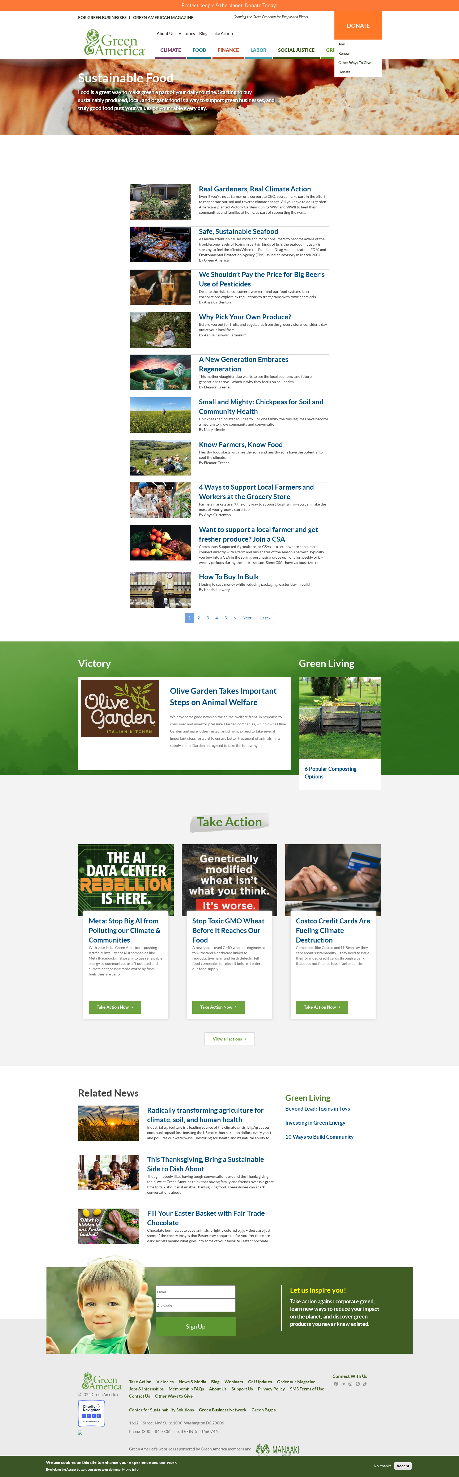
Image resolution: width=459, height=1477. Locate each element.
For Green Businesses (102, 17)
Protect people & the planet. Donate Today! (229, 5)
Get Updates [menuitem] (260, 1381)
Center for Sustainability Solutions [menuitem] (161, 1409)
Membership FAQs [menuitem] (186, 1388)
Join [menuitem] (341, 44)
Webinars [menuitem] (233, 1381)
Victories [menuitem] (186, 33)
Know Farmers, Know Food (241, 444)
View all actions (227, 1039)
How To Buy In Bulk (229, 577)
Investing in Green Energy (315, 1123)
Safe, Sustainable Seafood (238, 231)
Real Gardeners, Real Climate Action (255, 189)
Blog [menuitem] (203, 33)
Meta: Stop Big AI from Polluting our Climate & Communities (125, 930)
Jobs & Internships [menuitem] (146, 1388)
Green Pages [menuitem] (264, 1409)
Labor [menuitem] (258, 50)
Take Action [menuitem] (222, 33)
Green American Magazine (163, 17)
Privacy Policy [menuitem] (271, 1388)
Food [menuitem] (199, 50)
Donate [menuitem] (344, 72)
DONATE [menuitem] (358, 25)
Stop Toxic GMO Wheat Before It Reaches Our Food (228, 930)
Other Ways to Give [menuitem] (354, 63)
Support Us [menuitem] (242, 1388)
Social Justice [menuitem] (296, 50)
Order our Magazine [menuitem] (296, 1381)
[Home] (115, 43)
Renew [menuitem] (344, 53)
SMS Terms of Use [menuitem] (307, 1388)
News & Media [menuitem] (192, 1381)
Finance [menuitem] (228, 50)
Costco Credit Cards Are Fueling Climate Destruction (333, 930)
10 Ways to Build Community (319, 1137)
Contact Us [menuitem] (139, 1396)
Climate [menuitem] (170, 50)
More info (130, 1469)
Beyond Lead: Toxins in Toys (317, 1109)
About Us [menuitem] (165, 33)
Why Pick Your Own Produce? (245, 317)
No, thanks (382, 1466)
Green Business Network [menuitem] (222, 1409)
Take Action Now (113, 1007)
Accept (403, 1466)
